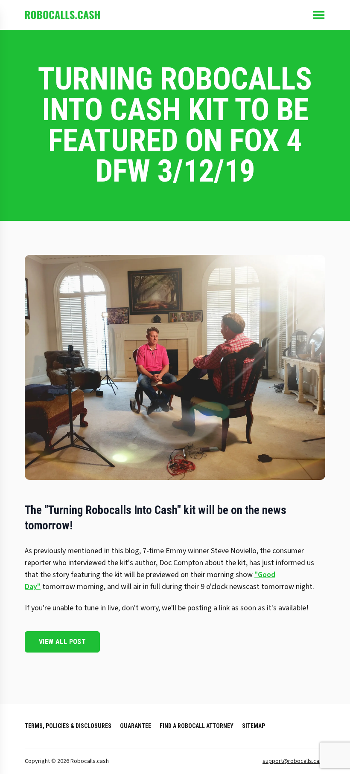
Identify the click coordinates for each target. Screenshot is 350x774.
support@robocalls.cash (293, 761)
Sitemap (253, 725)
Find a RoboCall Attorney (196, 725)
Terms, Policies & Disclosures (68, 725)
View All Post (62, 642)
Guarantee (135, 725)
